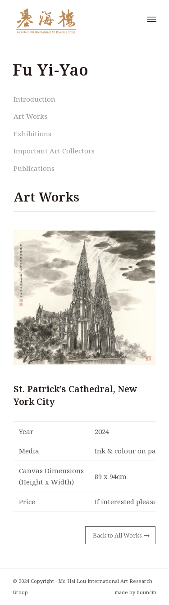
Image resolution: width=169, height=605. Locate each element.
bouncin (146, 592)
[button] (84, 297)
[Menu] (151, 18)
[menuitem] (151, 18)
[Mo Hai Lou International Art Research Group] (70, 18)
